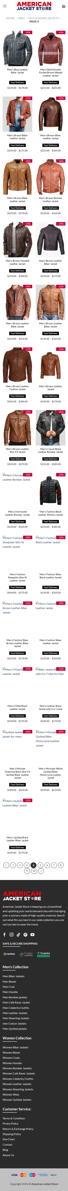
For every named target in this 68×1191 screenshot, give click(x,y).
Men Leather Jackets (43, 18)
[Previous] (6, 865)
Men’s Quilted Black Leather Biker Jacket (17, 839)
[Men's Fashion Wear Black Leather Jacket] (50, 553)
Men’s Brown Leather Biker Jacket (50, 262)
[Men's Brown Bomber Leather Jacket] (50, 176)
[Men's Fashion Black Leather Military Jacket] (50, 490)
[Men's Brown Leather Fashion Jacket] (17, 365)
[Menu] (5, 6)
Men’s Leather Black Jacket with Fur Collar (51, 707)
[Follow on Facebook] (4, 935)
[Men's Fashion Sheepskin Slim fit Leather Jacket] (17, 553)
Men (21, 18)
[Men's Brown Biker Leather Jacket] (17, 114)
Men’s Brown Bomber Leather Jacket (50, 200)
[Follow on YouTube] (32, 935)
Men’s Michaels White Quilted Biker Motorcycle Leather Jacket (51, 773)
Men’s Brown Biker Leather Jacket (17, 137)
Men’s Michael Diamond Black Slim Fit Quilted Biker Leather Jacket (17, 773)
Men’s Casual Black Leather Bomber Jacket (50, 450)
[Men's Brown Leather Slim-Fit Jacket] (17, 427)
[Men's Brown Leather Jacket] (50, 365)
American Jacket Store (44, 1183)
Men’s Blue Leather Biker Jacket (17, 71)
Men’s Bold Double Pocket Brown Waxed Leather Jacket (50, 72)
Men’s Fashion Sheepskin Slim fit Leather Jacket (17, 577)
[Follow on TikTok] (18, 935)
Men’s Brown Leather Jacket (50, 388)
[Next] (41, 871)
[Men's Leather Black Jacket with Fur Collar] (50, 684)
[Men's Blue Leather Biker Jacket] (17, 48)
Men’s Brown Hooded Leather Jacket (17, 262)
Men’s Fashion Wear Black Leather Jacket (51, 576)
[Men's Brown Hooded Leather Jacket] (17, 239)
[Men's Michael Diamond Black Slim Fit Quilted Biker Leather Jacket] (17, 747)
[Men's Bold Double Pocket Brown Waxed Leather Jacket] (50, 48)
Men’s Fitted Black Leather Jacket (17, 707)
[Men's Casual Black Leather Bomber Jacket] (50, 427)
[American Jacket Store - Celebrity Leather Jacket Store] (34, 6)
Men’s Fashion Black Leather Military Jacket (50, 513)
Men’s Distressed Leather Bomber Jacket (17, 513)
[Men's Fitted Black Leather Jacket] (17, 684)
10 (34, 870)
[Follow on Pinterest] (25, 935)
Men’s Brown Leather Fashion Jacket (17, 388)
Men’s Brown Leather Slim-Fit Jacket (17, 450)
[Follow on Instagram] (11, 935)
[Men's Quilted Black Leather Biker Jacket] (17, 816)
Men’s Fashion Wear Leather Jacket (51, 642)
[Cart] (63, 6)
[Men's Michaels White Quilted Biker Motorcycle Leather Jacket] (50, 747)
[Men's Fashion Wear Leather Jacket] (50, 619)
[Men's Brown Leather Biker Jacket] (50, 239)
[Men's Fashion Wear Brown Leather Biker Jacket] (17, 619)
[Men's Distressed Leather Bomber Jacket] (17, 490)
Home (10, 18)
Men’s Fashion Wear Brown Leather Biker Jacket (17, 643)
